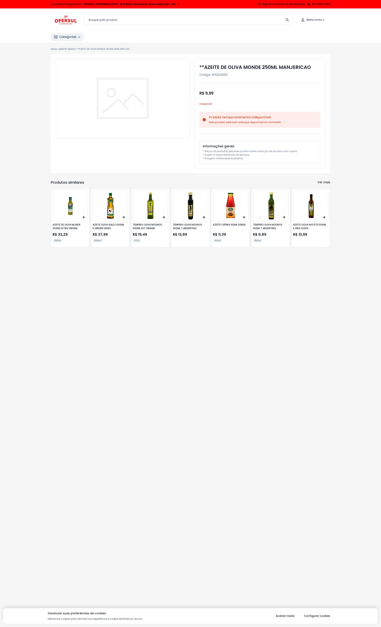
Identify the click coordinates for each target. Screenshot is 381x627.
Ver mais (324, 182)
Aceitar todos (285, 616)
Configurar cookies (317, 616)
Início (54, 49)
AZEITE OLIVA (66, 49)
